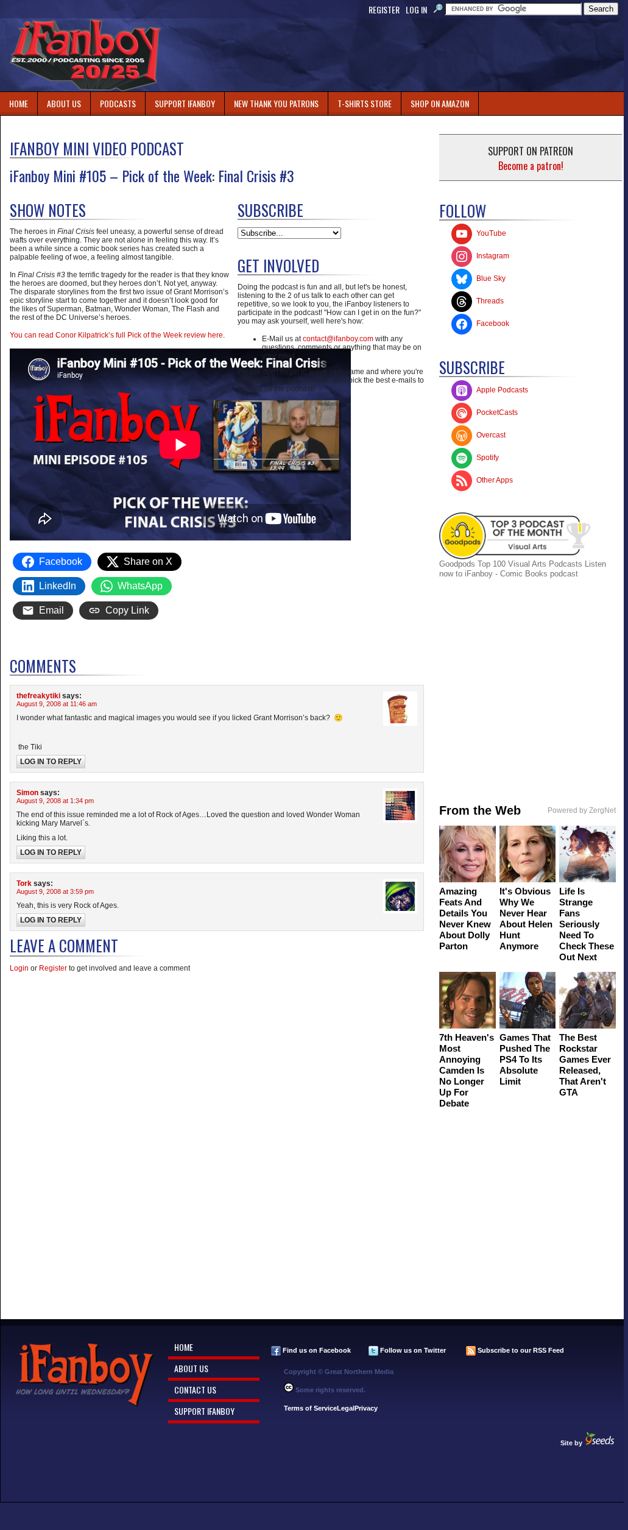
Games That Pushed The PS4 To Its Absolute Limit (525, 1059)
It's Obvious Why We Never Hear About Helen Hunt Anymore (525, 918)
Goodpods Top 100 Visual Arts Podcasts (512, 563)
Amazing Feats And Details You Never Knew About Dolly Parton (465, 918)
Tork (24, 883)
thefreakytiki (38, 696)
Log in (416, 9)
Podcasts (113, 101)
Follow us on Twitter (412, 1350)
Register (384, 9)
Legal (346, 1408)
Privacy (366, 1408)
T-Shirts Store (364, 103)
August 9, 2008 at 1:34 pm (55, 800)
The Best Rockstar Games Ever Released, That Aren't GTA (585, 1064)
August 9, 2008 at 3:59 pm (55, 891)
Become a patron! (530, 165)
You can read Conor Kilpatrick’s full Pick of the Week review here (116, 335)
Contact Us (195, 1389)
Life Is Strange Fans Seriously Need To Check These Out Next (586, 924)
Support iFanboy (180, 101)
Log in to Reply (51, 761)
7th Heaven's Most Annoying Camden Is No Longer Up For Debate (466, 1070)
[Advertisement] (402, 54)
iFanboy (85, 54)
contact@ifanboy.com (338, 339)
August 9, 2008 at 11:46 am (56, 703)
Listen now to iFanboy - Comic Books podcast (522, 568)
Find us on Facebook (316, 1350)
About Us (64, 103)
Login (19, 968)
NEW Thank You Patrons (276, 103)
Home (18, 103)
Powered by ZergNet (582, 810)
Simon (27, 792)
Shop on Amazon (440, 103)
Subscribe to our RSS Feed (520, 1350)
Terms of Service (310, 1408)
